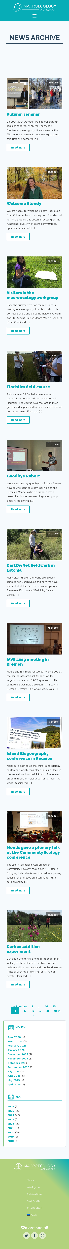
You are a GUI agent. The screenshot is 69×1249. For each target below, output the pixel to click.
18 (32, 1010)
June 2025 (14, 1075)
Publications (34, 1194)
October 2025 (16, 1062)
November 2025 (18, 1058)
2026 (11, 1106)
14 (46, 1006)
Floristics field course (28, 387)
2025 (11, 1110)
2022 (11, 1123)
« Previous (20, 1006)
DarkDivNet (34, 1201)
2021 (11, 1127)
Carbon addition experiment (23, 949)
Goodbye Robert (23, 476)
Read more (18, 147)
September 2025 (18, 1067)
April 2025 (14, 1084)
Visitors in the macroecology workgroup (32, 295)
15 (54, 1006)
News (30, 1180)
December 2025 (18, 1054)
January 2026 (16, 1049)
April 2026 (14, 1036)
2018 (11, 1140)
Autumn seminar (23, 114)
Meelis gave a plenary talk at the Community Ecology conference (33, 852)
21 (47, 1010)
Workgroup (34, 1187)
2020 (11, 1132)
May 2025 (14, 1080)
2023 (11, 1119)
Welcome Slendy (24, 203)
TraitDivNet (34, 1207)
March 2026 (15, 1041)
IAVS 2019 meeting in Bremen (28, 662)
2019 (11, 1136)
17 (25, 1010)
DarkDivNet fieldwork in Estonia (31, 568)
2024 (11, 1114)
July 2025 (13, 1071)
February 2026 (17, 1045)
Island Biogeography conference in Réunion (29, 756)
